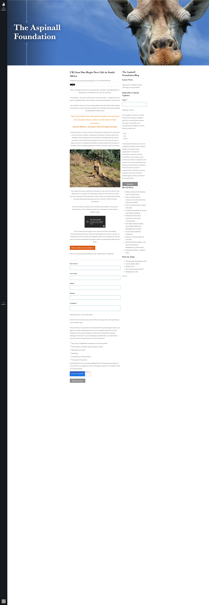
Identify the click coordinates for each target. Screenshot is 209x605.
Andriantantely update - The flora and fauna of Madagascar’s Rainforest (136, 244)
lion (95, 254)
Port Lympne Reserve (135, 269)
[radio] (134, 133)
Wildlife (130, 266)
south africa (101, 254)
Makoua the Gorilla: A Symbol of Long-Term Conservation (133, 218)
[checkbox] (134, 136)
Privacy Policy (77, 368)
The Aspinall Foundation (85, 81)
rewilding (110, 254)
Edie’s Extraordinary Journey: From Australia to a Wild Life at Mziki (136, 199)
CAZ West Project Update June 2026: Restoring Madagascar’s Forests (134, 226)
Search (4, 601)
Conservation (132, 264)
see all (124, 276)
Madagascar (132, 272)
